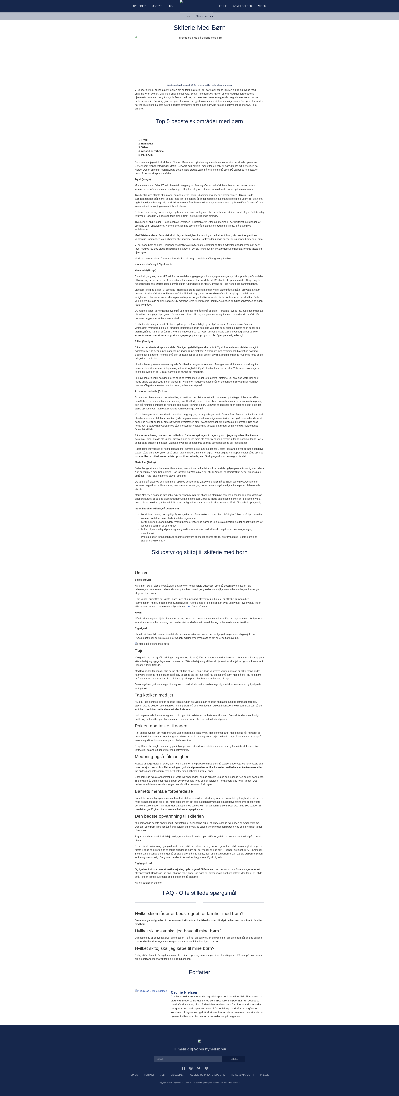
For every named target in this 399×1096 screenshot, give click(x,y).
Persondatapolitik (242, 1075)
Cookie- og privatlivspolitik (207, 1075)
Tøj (171, 6)
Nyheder (139, 6)
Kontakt (149, 1075)
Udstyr (157, 6)
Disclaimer (177, 1075)
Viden (262, 6)
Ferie (223, 6)
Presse (264, 1075)
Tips (188, 16)
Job (162, 1075)
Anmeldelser (242, 6)
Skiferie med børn (205, 16)
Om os (134, 1075)
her (188, 606)
